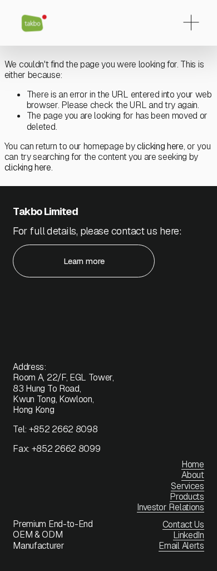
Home (192, 464)
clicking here (160, 146)
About (192, 475)
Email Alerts (181, 545)
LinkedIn (188, 535)
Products (187, 496)
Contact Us (183, 524)
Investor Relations (170, 507)
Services (187, 486)
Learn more (84, 261)
